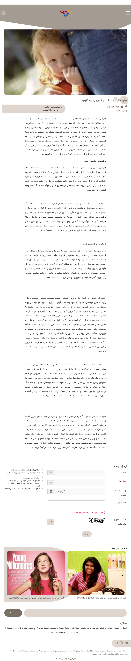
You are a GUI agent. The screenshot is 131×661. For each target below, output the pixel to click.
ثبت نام (13, 613)
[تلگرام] (127, 643)
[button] (122, 576)
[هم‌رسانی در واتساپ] (108, 107)
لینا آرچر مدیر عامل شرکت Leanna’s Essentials (101, 598)
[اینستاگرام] (121, 643)
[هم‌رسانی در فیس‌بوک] (126, 107)
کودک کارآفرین (49, 110)
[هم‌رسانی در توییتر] (121, 107)
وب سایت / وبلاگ (120, 493)
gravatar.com (32, 483)
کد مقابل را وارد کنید (120, 522)
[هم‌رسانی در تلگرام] (117, 107)
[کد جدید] (50, 522)
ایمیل (121, 481)
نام (124, 472)
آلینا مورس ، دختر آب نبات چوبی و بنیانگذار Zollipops (37, 598)
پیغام (121, 503)
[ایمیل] (116, 643)
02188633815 (58, 632)
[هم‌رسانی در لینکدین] (113, 107)
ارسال (87, 534)
